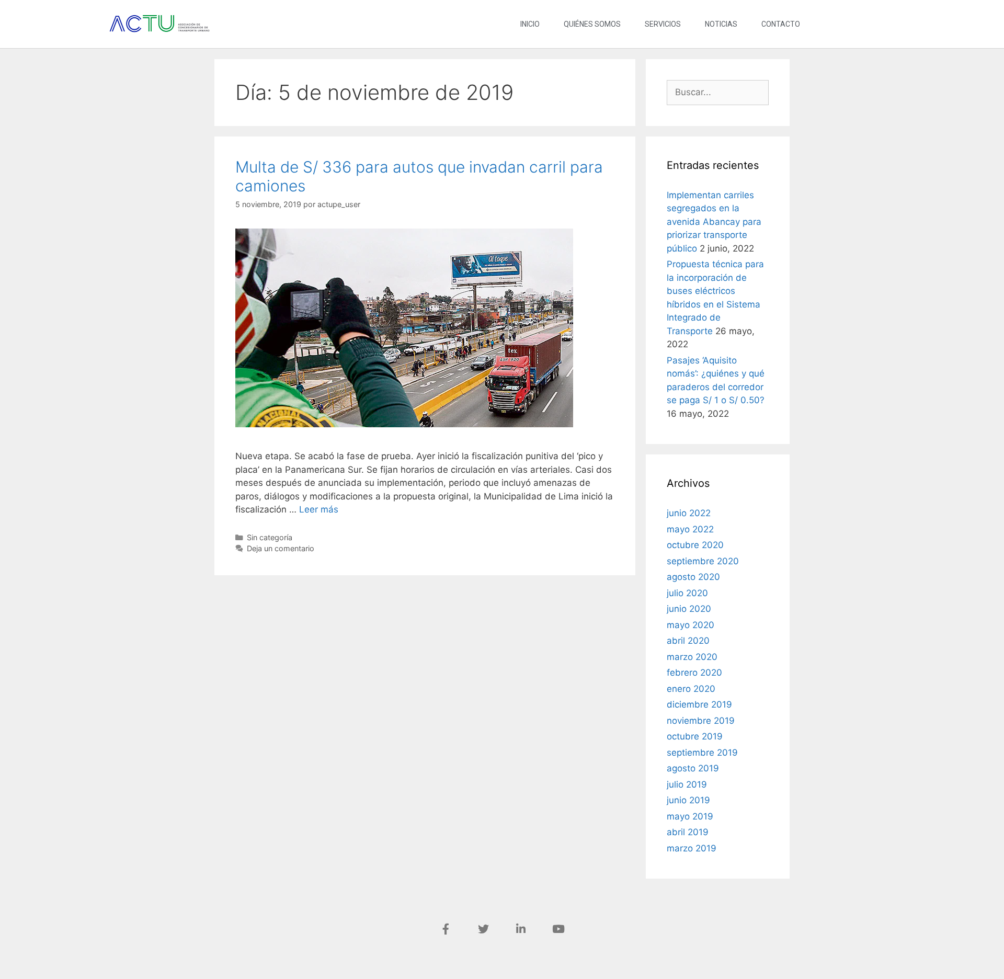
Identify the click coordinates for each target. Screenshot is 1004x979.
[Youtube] (558, 929)
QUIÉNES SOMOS (592, 24)
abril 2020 (688, 640)
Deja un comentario (280, 548)
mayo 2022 (690, 529)
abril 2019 (688, 832)
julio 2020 (687, 593)
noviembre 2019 (701, 720)
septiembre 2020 (703, 561)
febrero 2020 (694, 672)
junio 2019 (688, 800)
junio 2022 (689, 513)
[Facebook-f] (446, 929)
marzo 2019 (691, 848)
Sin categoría (269, 537)
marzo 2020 (692, 657)
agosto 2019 (693, 768)
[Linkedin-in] (521, 929)
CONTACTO (780, 24)
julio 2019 (687, 784)
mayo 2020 (690, 625)
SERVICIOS (663, 24)
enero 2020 (691, 689)
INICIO (530, 24)
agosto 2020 (693, 577)
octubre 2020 (695, 545)
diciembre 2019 (699, 704)
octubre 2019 (695, 736)
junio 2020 (689, 609)
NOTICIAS (721, 24)
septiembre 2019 (702, 752)
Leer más (318, 509)
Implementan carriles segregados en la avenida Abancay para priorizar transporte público (714, 222)
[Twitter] (483, 929)
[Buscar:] (718, 92)
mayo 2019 (690, 816)
